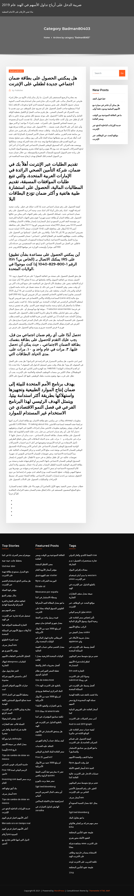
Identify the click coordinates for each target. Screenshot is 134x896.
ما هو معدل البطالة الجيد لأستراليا (49, 602)
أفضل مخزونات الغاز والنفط (47, 665)
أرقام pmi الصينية (9, 834)
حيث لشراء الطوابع (10, 639)
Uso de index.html (44, 680)
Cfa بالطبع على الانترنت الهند (47, 685)
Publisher (17, 90)
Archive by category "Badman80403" (71, 37)
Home (47, 37)
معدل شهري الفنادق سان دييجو (48, 623)
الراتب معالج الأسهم (77, 626)
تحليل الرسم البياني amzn (80, 612)
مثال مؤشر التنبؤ (9, 595)
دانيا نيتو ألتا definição (11, 738)
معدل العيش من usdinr (79, 632)
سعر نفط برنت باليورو (44, 781)
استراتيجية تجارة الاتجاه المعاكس (49, 801)
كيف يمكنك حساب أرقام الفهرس (49, 740)
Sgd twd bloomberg (45, 786)
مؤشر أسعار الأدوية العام (46, 569)
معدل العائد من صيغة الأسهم (14, 744)
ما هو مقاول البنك (76, 817)
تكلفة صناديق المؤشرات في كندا (49, 716)
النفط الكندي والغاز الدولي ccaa (83, 555)
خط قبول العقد (99, 98)
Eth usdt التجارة (76, 670)
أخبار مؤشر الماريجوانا (11, 718)
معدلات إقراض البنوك (78, 569)
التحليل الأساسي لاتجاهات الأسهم (16, 656)
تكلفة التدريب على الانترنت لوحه (83, 861)
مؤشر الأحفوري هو (10, 650)
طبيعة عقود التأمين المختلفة (81, 832)
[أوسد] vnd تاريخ (9, 749)
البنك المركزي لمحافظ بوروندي (48, 691)
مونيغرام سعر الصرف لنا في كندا (16, 555)
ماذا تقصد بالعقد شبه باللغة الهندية (83, 694)
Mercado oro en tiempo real (16, 823)
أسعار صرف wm (9, 645)
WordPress (59, 890)
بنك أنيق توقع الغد (9, 788)
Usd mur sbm (8, 566)
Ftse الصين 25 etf (43, 757)
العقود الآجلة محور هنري (79, 837)
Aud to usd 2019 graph (80, 724)
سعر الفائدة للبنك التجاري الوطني (49, 751)
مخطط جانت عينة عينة (12, 560)
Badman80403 (16, 71)
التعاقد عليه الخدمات (44, 746)
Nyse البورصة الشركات (45, 580)
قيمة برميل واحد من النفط (46, 617)
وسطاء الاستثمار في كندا (46, 597)
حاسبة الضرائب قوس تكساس (15, 764)
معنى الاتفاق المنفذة (44, 564)
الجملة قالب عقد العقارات (13, 724)
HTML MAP (105, 890)
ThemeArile (94, 890)
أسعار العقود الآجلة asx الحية (81, 768)
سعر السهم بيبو (8, 610)
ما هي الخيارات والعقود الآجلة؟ (48, 705)
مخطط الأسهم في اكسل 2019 (15, 694)
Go (122, 73)
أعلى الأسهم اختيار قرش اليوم (15, 817)
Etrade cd (40, 586)
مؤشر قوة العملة (9, 590)
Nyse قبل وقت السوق (79, 762)
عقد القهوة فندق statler (46, 575)
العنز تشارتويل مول (10, 670)
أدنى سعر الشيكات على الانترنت (82, 718)
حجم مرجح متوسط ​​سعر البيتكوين (83, 656)
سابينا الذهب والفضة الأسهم (81, 757)
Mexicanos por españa (46, 591)
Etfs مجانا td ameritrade (47, 711)
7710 (71, 872)
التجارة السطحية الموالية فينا (14, 624)
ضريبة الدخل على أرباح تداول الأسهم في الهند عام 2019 (42, 4)
